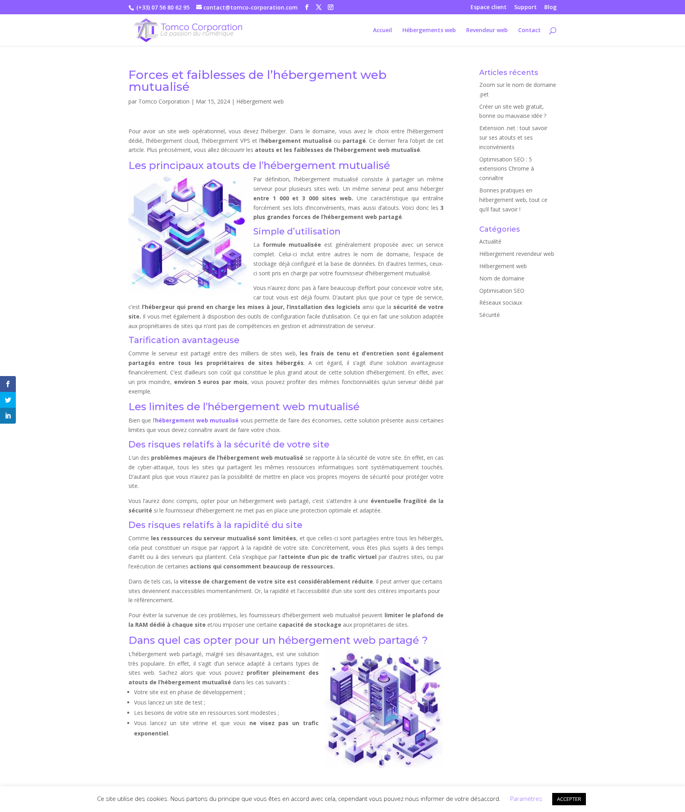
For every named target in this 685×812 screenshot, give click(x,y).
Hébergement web (260, 101)
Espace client (489, 7)
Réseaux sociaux (500, 302)
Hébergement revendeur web (516, 253)
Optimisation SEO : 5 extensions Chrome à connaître (506, 168)
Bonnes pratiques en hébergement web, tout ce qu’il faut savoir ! (513, 199)
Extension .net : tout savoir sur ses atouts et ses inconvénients (513, 137)
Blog (550, 7)
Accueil (382, 30)
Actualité (490, 241)
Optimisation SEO (501, 290)
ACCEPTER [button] (569, 798)
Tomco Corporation (163, 101)
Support (525, 7)
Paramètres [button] (526, 798)
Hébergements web (429, 30)
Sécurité (489, 315)
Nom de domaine (501, 278)
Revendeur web (487, 30)
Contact (529, 30)
